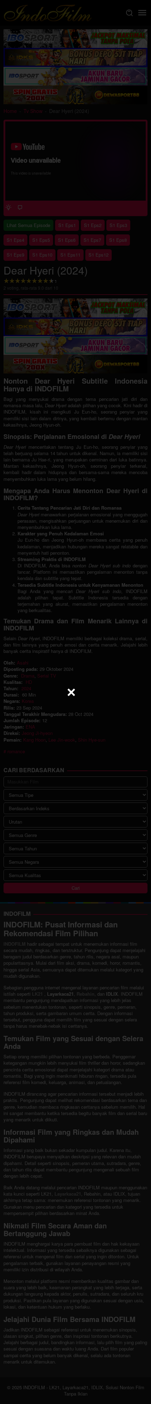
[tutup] (71, 692)
